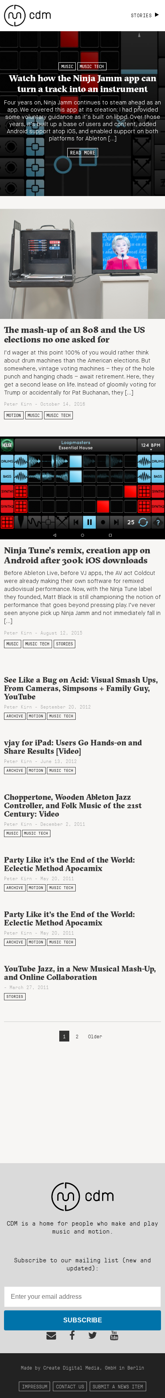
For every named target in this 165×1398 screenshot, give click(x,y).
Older (95, 1036)
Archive (14, 716)
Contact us (70, 1386)
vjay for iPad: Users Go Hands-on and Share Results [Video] (73, 747)
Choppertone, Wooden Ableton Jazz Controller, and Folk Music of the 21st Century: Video (73, 805)
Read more (82, 152)
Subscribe (82, 1320)
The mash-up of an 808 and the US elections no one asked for (74, 334)
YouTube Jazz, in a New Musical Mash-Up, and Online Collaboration (80, 973)
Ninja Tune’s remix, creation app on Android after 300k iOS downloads (77, 555)
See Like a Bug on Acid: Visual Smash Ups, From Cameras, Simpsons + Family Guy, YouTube (81, 688)
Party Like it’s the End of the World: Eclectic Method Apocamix (69, 918)
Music (67, 66)
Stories (64, 644)
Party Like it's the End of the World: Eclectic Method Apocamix (69, 864)
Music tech (92, 66)
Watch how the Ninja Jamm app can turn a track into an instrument (82, 83)
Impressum (34, 1386)
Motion (13, 415)
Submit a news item (118, 1386)
